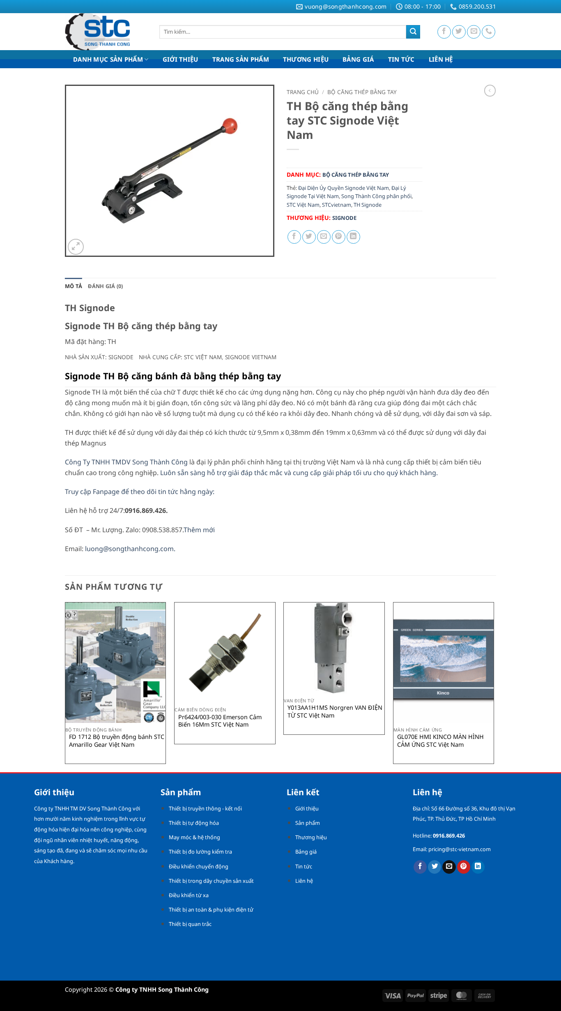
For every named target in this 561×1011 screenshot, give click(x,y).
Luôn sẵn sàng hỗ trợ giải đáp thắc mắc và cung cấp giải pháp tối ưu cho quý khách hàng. (299, 472)
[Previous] (65, 686)
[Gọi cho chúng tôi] (488, 32)
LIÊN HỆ (441, 59)
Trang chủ (303, 92)
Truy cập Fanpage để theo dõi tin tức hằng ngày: (141, 491)
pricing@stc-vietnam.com (459, 849)
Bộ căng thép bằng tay (362, 92)
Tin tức (303, 866)
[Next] (493, 686)
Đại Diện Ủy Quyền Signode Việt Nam (343, 188)
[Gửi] (413, 32)
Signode (344, 218)
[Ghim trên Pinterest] (338, 237)
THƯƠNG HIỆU (306, 59)
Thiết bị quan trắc (190, 924)
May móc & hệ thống (194, 837)
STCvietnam (336, 204)
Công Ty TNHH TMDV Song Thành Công (126, 461)
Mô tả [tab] (73, 286)
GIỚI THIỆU (180, 59)
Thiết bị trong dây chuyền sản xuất (211, 880)
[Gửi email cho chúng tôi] (474, 32)
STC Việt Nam (303, 204)
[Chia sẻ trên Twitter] (309, 237)
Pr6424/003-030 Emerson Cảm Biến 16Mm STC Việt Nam (220, 721)
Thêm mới (199, 529)
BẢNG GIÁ (358, 59)
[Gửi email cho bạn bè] (324, 237)
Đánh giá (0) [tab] (105, 286)
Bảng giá (306, 851)
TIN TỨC (401, 59)
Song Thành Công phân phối (376, 196)
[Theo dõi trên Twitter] (459, 32)
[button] (76, 247)
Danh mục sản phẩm (108, 59)
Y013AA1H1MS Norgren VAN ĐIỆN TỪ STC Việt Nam (334, 711)
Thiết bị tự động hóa (194, 822)
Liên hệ (304, 880)
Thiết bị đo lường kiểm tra (200, 851)
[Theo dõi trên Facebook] (444, 32)
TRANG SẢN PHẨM (240, 59)
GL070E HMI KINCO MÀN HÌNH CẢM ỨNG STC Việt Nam (440, 740)
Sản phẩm (307, 822)
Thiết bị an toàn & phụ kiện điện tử (211, 909)
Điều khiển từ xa (189, 895)
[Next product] (490, 90)
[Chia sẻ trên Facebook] (294, 237)
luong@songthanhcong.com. (130, 548)
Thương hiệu (311, 837)
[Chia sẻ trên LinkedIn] (353, 237)
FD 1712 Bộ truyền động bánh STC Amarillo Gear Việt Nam (116, 740)
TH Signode (368, 204)
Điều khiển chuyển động (198, 866)
